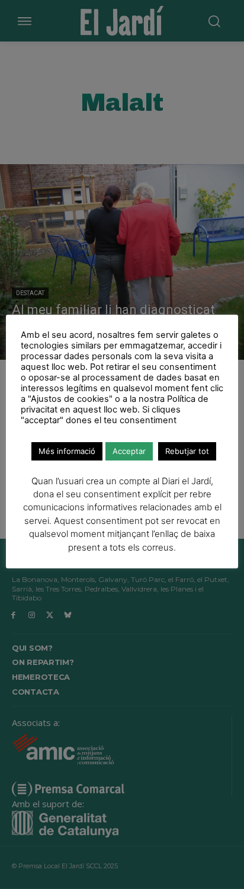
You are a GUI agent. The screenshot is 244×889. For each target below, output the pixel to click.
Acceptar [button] (129, 451)
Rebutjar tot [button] (187, 451)
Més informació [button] (66, 451)
